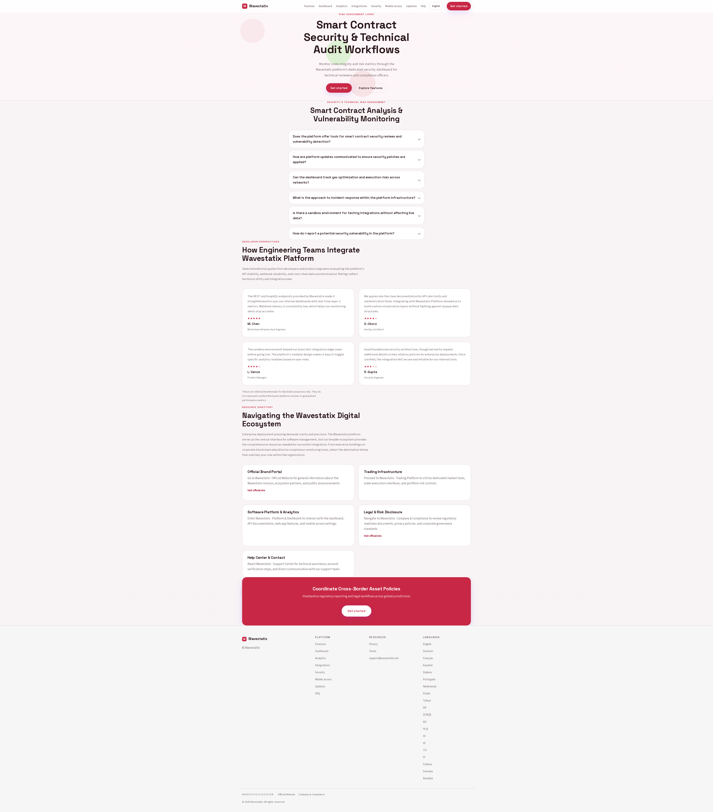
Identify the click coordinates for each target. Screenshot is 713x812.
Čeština (427, 764)
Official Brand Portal (265, 471)
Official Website (286, 794)
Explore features (370, 88)
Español (427, 665)
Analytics (341, 6)
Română (428, 778)
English (436, 6)
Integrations (359, 6)
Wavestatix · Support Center (275, 564)
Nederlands (430, 686)
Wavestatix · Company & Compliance (404, 518)
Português (429, 679)
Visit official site (256, 490)
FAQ (423, 6)
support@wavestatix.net (384, 658)
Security (376, 6)
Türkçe (427, 700)
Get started (458, 6)
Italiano (427, 672)
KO (425, 722)
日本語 (427, 715)
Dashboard (325, 6)
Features (309, 6)
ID (424, 743)
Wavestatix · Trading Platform (399, 478)
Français (428, 658)
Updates (411, 6)
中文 (426, 729)
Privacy (373, 644)
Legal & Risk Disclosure (383, 512)
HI (424, 736)
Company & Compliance (312, 794)
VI (424, 757)
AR (424, 708)
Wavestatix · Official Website (274, 478)
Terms (372, 651)
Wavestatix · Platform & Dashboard (278, 518)
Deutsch (428, 651)
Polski (426, 693)
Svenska (428, 771)
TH (425, 750)
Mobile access (393, 6)
